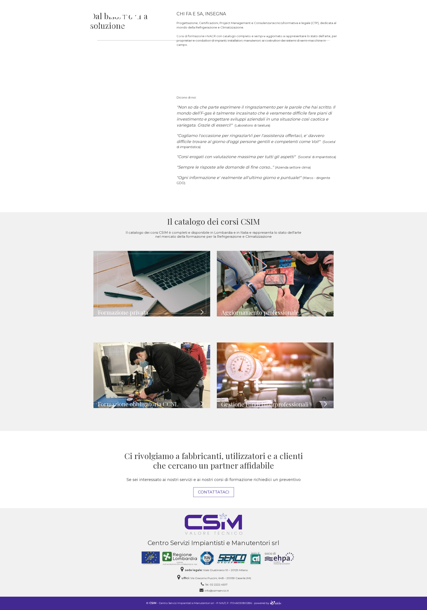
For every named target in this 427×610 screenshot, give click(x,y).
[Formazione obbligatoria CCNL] (151, 375)
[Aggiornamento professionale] (275, 283)
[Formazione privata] (151, 283)
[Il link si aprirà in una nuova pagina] (275, 603)
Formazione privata (123, 312)
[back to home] (213, 523)
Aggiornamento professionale (260, 312)
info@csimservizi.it (217, 590)
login (314, 11)
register (331, 11)
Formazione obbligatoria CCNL (138, 404)
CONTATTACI (291, 11)
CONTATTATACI (213, 492)
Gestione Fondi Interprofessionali (264, 404)
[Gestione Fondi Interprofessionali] (275, 375)
